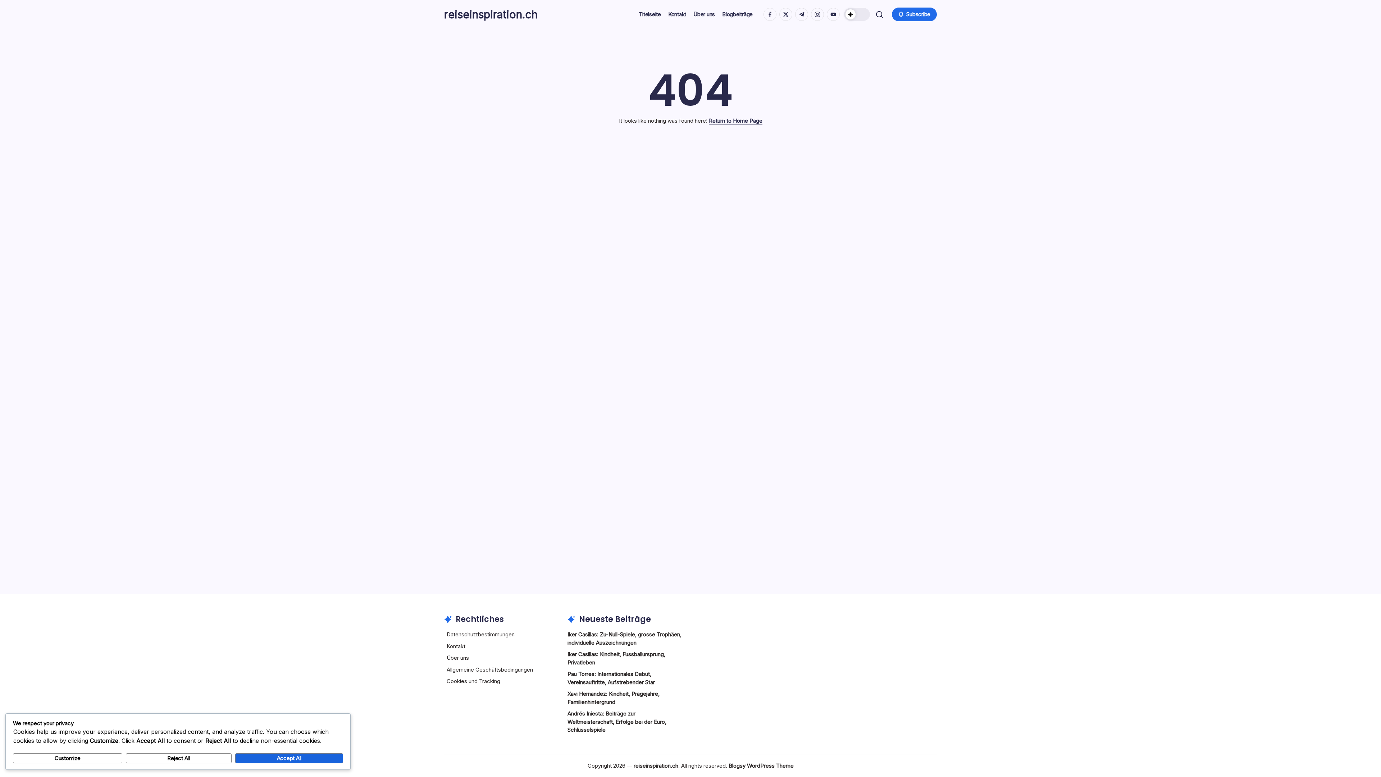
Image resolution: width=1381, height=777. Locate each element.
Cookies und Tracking (473, 681)
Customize (68, 758)
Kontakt (456, 646)
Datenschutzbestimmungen (481, 634)
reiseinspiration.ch (491, 14)
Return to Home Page (735, 120)
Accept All (289, 758)
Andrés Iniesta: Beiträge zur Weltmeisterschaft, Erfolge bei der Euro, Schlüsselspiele (617, 721)
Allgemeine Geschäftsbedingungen (490, 669)
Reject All (178, 758)
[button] (857, 14)
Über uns (458, 657)
